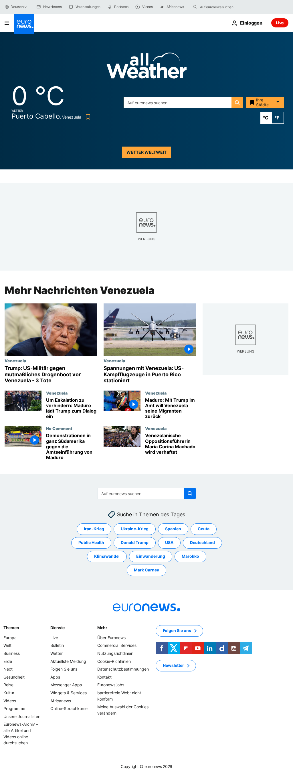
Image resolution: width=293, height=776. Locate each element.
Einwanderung (150, 556)
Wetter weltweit (146, 152)
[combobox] (224, 6)
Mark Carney (146, 570)
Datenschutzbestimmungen (123, 669)
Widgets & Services (68, 692)
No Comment (59, 428)
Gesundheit (14, 677)
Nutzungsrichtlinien (115, 653)
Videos (9, 700)
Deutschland (202, 542)
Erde (7, 661)
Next (8, 669)
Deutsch (17, 7)
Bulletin (57, 645)
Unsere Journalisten (21, 716)
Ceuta (203, 529)
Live (280, 22)
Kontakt (104, 677)
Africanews (60, 700)
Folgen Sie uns (63, 669)
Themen (11, 627)
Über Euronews (111, 637)
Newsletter (173, 665)
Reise (8, 685)
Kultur (8, 692)
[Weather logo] (146, 67)
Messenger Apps (66, 685)
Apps (55, 677)
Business (11, 653)
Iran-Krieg (94, 529)
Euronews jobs (110, 685)
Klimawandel (107, 556)
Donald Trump (135, 542)
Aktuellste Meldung (68, 661)
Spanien (173, 529)
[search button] (195, 6)
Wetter (56, 653)
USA (169, 542)
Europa (10, 637)
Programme (14, 708)
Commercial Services (116, 645)
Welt (7, 645)
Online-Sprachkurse (69, 708)
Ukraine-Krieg (135, 529)
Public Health (91, 542)
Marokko (190, 556)
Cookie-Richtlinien (114, 661)
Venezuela (15, 360)
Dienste (57, 627)
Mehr (102, 627)
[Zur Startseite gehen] (24, 24)
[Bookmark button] (87, 117)
